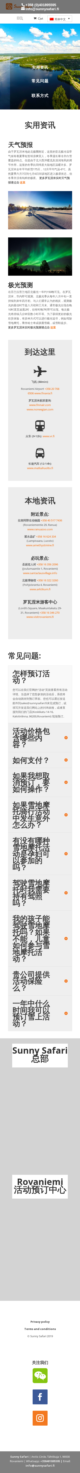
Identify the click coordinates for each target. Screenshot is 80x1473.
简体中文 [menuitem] (60, 19)
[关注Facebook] (40, 1396)
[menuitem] (59, 19)
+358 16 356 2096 (47, 564)
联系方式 (40, 95)
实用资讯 (40, 67)
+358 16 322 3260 (47, 580)
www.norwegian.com (40, 409)
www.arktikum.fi (40, 589)
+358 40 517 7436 (51, 520)
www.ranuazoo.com (40, 529)
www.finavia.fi (43, 393)
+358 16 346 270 (50, 612)
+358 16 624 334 (46, 536)
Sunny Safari (19, 1457)
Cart (40, 18)
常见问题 (40, 80)
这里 (22, 182)
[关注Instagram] (40, 1418)
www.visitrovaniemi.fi (40, 617)
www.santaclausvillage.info (40, 573)
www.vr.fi (49, 436)
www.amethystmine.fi (40, 545)
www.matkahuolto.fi (40, 468)
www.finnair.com (40, 405)
